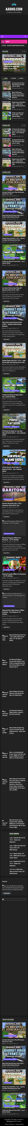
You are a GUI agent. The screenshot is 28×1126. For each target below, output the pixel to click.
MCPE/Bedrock (15, 257)
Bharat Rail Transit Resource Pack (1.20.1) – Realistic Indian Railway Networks (6, 95)
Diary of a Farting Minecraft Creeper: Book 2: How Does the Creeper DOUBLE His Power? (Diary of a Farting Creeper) (17, 755)
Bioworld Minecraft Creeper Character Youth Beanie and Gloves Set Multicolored (16, 693)
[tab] (6, 78)
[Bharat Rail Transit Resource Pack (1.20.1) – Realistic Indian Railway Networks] (14, 206)
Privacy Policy (20, 1124)
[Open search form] (25, 36)
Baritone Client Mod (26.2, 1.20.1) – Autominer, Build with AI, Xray (14, 493)
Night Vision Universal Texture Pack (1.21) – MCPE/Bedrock (17, 848)
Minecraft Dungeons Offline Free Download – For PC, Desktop (14, 528)
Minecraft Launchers (9, 533)
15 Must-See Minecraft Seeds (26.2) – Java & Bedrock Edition (6, 115)
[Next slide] (25, 51)
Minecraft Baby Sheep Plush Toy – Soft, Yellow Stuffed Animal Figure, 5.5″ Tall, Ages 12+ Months (17, 637)
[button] (2, 36)
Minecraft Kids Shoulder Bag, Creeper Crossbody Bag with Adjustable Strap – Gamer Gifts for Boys (17, 730)
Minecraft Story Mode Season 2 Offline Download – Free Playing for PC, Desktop (14, 600)
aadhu (6, 70)
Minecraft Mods (8, 61)
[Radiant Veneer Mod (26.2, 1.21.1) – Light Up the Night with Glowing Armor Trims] (14, 229)
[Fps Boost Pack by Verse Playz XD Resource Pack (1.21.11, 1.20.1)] (14, 183)
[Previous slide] (23, 51)
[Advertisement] (14, 24)
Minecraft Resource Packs (10, 188)
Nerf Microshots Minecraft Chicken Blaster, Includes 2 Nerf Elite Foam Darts (16, 712)
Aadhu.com (14, 8)
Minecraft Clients (8, 499)
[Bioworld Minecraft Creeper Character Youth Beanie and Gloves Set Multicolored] (5, 694)
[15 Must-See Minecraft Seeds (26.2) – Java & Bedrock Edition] (14, 252)
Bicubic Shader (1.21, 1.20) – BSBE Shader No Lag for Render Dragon (18, 856)
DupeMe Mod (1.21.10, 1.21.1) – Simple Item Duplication (17, 840)
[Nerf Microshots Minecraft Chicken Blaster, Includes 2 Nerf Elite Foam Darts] (5, 713)
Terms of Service (10, 1124)
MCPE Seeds (7, 257)
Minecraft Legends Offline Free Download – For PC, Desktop (14, 564)
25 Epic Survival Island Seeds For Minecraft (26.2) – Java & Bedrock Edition (14, 457)
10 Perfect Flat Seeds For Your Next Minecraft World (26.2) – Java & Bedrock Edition (6, 132)
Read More (7, 301)
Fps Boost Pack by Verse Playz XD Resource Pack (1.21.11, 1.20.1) (6, 85)
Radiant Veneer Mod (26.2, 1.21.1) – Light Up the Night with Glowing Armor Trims (6, 105)
